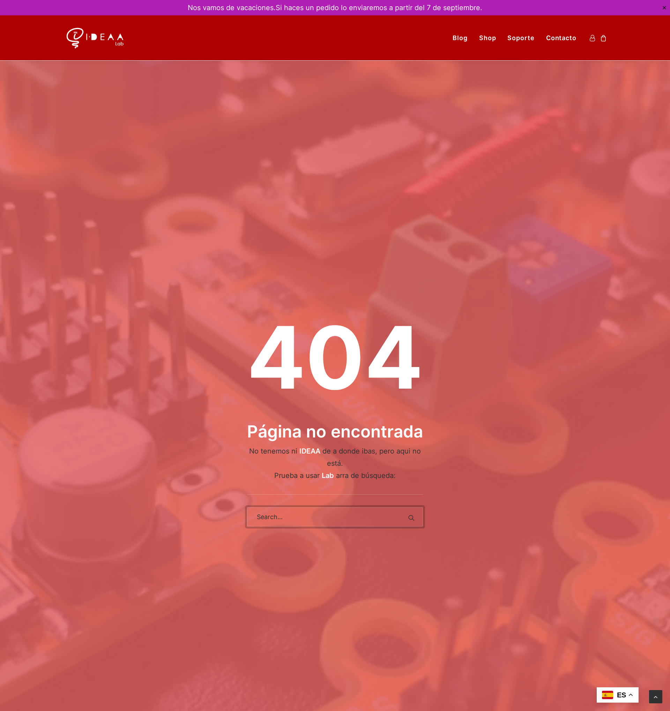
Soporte (520, 38)
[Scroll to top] (655, 696)
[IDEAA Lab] (95, 38)
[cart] (602, 37)
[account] (593, 37)
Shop (487, 38)
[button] (411, 517)
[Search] (335, 516)
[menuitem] (460, 37)
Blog (460, 38)
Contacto (561, 38)
